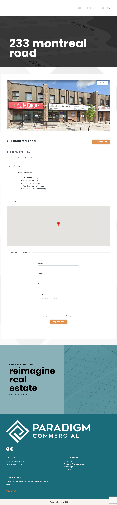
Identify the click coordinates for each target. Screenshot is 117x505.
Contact (67, 469)
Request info (101, 142)
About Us (68, 461)
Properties (91, 8)
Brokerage (68, 467)
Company (106, 8)
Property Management (74, 464)
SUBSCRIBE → (12, 491)
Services (77, 8)
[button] (82, 8)
